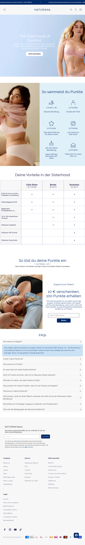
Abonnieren (62, 279)
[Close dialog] (80, 250)
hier (67, 292)
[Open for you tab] (76, 535)
